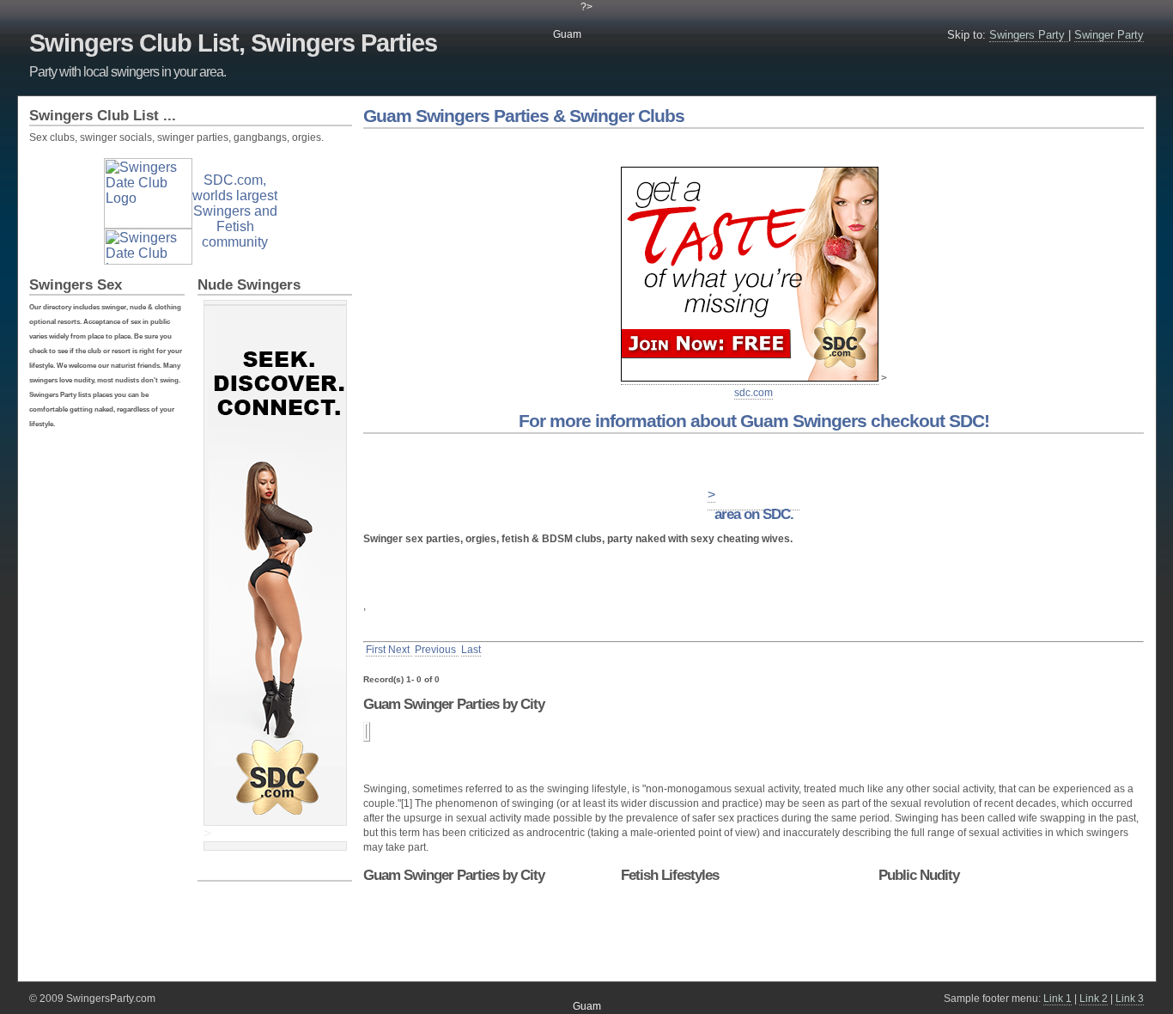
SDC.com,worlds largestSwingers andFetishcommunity (234, 211)
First (376, 650)
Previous (437, 650)
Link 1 (1057, 999)
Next (400, 650)
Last (471, 650)
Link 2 (1093, 999)
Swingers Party (1028, 34)
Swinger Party (1109, 34)
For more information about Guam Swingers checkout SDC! (754, 421)
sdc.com (753, 393)
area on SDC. (753, 514)
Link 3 (1129, 999)
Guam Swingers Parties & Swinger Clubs (523, 115)
